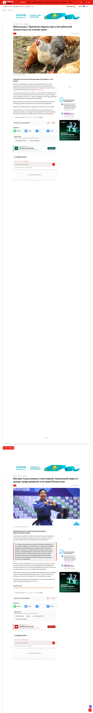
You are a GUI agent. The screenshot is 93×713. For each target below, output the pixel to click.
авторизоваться (25, 161)
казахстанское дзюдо (21, 619)
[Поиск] (83, 2)
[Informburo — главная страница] (8, 2)
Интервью (47, 2)
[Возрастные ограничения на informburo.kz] (80, 2)
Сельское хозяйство (35, 140)
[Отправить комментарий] (53, 164)
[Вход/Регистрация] (86, 2)
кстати (25, 475)
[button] (84, 6)
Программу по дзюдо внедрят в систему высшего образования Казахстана (33, 587)
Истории (29, 2)
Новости (23, 2)
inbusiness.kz (39, 89)
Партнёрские (63, 2)
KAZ (89, 2)
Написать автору (75, 33)
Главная (4, 10)
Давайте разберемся (38, 2)
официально (26, 24)
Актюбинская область (21, 140)
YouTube (70, 2)
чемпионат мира (20, 616)
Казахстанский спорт (38, 616)
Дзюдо (28, 616)
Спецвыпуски (54, 2)
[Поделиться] (90, 710)
